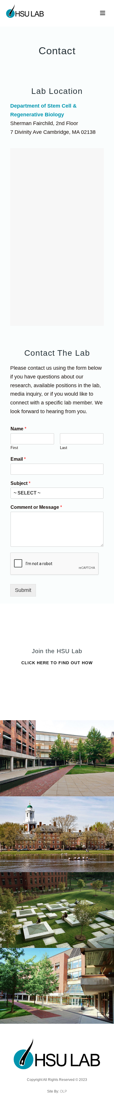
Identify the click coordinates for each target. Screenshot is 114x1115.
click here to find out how (57, 662)
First (14, 448)
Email (18, 459)
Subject (20, 483)
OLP (63, 1091)
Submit (23, 590)
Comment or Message (36, 507)
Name (18, 428)
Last (63, 448)
